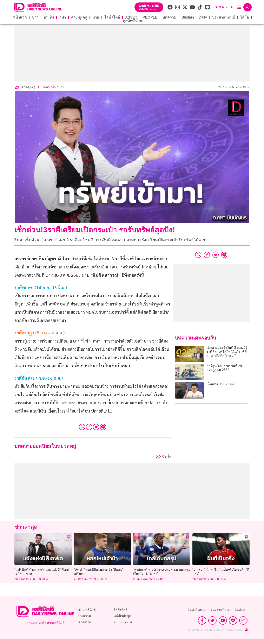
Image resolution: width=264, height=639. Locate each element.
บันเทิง (49, 17)
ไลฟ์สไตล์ (112, 17)
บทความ (169, 17)
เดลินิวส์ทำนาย (53, 87)
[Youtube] (223, 620)
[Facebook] (89, 427)
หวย (95, 17)
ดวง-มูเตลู (79, 17)
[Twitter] (96, 427)
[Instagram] (243, 620)
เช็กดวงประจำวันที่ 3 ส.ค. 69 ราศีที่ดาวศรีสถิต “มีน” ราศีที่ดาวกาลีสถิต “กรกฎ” (226, 351)
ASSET (131, 17)
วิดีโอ (244, 17)
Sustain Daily (194, 17)
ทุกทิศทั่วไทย (133, 21)
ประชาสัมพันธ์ (223, 17)
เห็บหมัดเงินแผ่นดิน (220, 384)
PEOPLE (150, 17)
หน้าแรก (20, 17)
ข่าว (35, 17)
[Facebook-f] (202, 620)
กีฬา (62, 17)
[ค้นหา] (247, 7)
